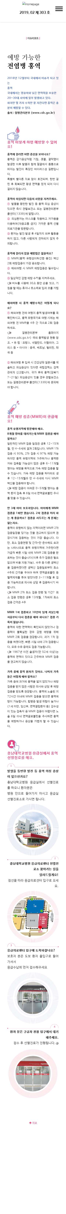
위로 (34, 1123)
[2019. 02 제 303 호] (30, 4)
